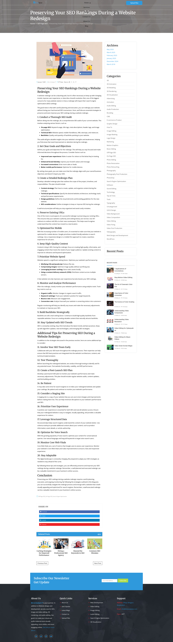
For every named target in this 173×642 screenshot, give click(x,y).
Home (86, 3)
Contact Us (87, 17)
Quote (86, 12)
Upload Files (134, 3)
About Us (86, 21)
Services (86, 7)
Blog (86, 26)
